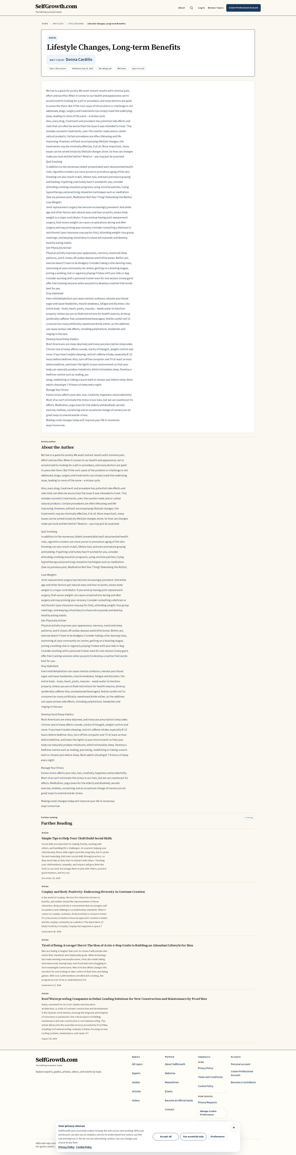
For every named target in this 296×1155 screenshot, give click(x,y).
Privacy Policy (205, 1068)
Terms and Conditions (210, 1077)
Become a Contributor (243, 1082)
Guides (136, 1082)
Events (169, 1091)
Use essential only (193, 1136)
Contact (169, 1109)
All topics (137, 1064)
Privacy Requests (207, 1102)
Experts (136, 1073)
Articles (58, 23)
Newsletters (172, 1082)
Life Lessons (76, 23)
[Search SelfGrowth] (191, 8)
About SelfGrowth (175, 1064)
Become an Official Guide (179, 1100)
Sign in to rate (138, 68)
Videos (136, 1100)
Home (45, 23)
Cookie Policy (205, 1086)
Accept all (165, 1136)
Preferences (218, 1136)
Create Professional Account (242, 1073)
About (181, 7)
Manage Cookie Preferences (208, 1113)
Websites (170, 1073)
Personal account (240, 1064)
